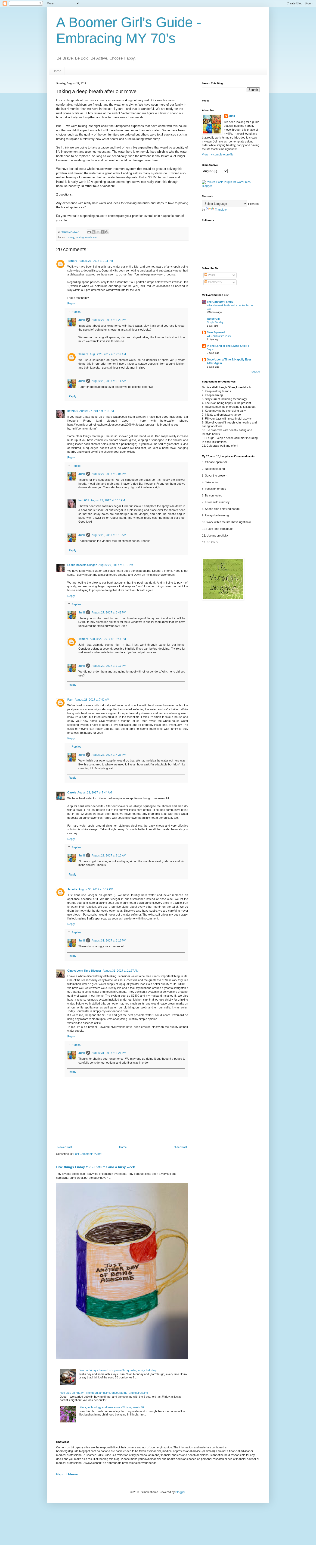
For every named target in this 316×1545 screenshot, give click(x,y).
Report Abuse (67, 1474)
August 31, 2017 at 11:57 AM (121, 970)
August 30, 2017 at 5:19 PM (96, 889)
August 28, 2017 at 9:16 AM (109, 855)
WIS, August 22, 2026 (219, 336)
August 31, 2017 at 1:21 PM (109, 1053)
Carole (71, 792)
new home (91, 237)
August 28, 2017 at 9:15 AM (109, 535)
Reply (71, 303)
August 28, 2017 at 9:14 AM (109, 381)
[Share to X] (98, 232)
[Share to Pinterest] (106, 232)
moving (80, 237)
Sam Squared (216, 332)
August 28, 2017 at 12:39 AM (108, 354)
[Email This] (89, 232)
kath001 (72, 411)
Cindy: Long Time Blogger (84, 970)
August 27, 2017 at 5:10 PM (107, 500)
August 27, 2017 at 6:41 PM (109, 612)
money (70, 237)
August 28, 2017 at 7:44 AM (94, 792)
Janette (72, 889)
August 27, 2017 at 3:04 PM (109, 474)
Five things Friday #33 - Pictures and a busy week (95, 1167)
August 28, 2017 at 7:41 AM (92, 699)
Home (57, 71)
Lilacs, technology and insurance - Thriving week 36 (111, 1407)
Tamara (72, 260)
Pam (70, 699)
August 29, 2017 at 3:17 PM (109, 665)
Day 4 (210, 349)
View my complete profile (217, 154)
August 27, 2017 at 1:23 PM (109, 320)
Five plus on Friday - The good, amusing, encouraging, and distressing (104, 1392)
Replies (76, 311)
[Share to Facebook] (102, 232)
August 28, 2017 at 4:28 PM (109, 754)
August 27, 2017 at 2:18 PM (96, 411)
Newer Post (64, 1147)
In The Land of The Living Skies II (228, 346)
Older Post (180, 1147)
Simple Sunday (215, 322)
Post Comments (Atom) (87, 1154)
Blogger (180, 1492)
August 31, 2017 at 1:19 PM (109, 940)
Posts (211, 275)
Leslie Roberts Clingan (82, 565)
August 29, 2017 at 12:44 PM (108, 639)
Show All (255, 372)
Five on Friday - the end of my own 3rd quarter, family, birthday (117, 1370)
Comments (214, 282)
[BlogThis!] (93, 232)
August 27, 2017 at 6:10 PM (116, 565)
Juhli (81, 320)
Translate (221, 209)
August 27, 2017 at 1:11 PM (96, 260)
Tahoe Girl (213, 318)
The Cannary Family (220, 301)
